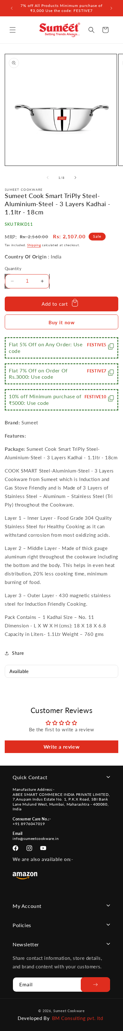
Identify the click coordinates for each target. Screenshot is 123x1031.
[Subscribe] (95, 984)
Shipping (34, 245)
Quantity (13, 268)
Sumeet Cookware (69, 1011)
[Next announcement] (111, 8)
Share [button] (18, 653)
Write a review (61, 747)
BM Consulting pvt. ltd (77, 1018)
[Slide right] (75, 177)
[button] (13, 30)
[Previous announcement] (12, 8)
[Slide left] (48, 177)
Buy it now (62, 322)
